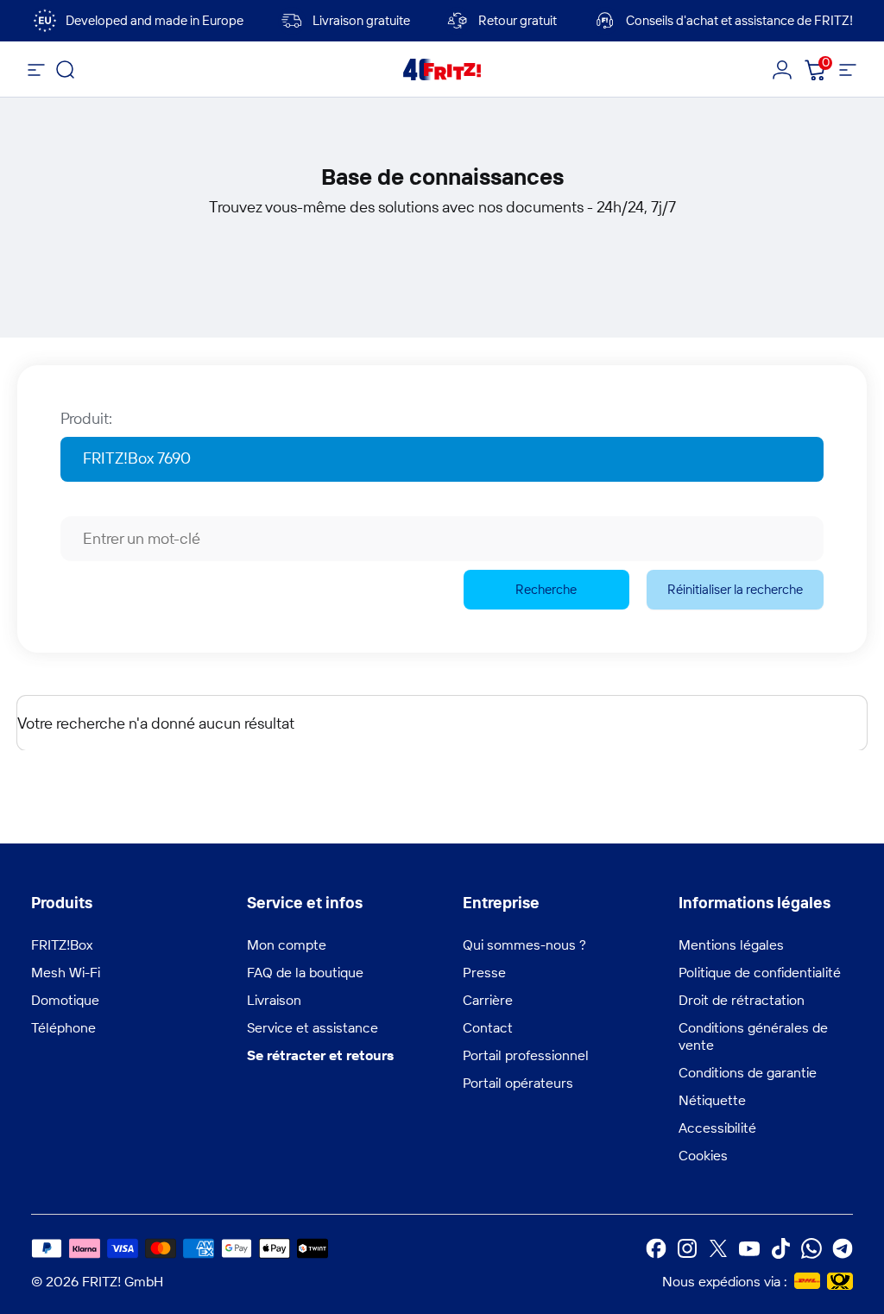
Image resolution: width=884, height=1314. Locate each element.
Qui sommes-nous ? (524, 944)
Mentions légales (731, 944)
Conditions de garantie (748, 1072)
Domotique (65, 999)
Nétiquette (712, 1100)
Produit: (86, 418)
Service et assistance (312, 1027)
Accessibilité (717, 1127)
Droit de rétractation (742, 999)
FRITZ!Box (61, 944)
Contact (488, 1027)
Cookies (703, 1155)
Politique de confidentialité (760, 972)
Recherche (546, 589)
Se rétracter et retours (320, 1055)
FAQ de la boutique (305, 972)
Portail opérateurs (518, 1082)
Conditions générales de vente (753, 1036)
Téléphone (63, 1027)
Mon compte (286, 944)
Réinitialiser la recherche (735, 589)
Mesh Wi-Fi (65, 972)
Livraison (274, 999)
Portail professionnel (526, 1055)
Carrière (488, 999)
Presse (484, 972)
